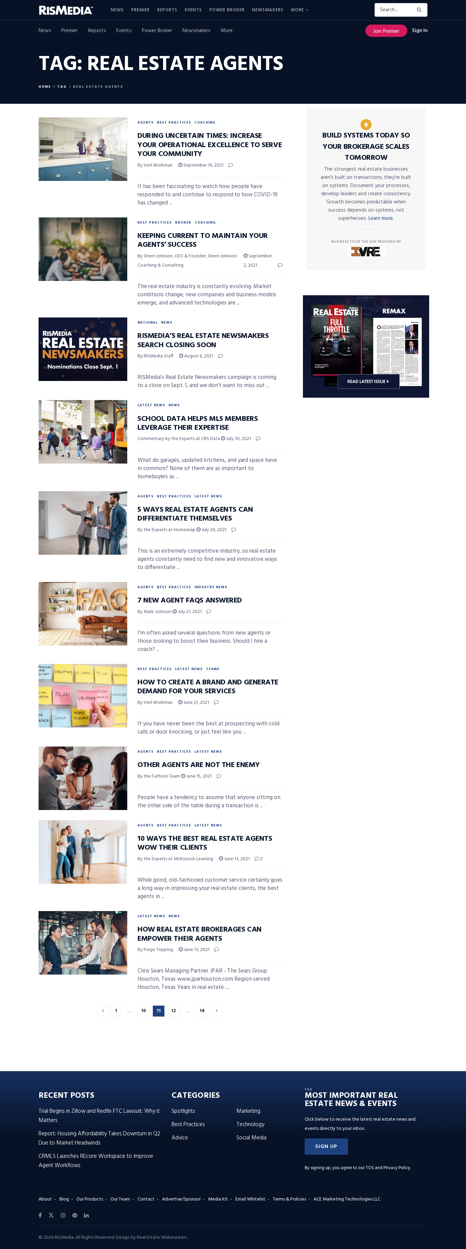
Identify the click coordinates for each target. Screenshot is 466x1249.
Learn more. (381, 218)
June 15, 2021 (198, 776)
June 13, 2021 (236, 859)
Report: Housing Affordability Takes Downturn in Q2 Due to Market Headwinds (99, 1138)
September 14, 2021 (203, 165)
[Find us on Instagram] (63, 1215)
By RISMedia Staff (155, 356)
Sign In (419, 31)
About (45, 1199)
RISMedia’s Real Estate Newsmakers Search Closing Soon (202, 340)
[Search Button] (420, 10)
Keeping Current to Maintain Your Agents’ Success (202, 240)
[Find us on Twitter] (51, 1215)
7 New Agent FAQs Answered (189, 601)
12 (173, 1010)
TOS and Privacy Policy (388, 1168)
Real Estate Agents (98, 86)
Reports (167, 10)
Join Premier (386, 31)
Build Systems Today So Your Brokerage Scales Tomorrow (366, 147)
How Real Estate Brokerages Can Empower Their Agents (199, 934)
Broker (183, 222)
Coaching (205, 122)
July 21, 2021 (189, 612)
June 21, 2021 (196, 703)
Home (45, 86)
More (297, 10)
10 (143, 1010)
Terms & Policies (289, 1199)
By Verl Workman (155, 165)
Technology (250, 1124)
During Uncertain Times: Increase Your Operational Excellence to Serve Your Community (209, 145)
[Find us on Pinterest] (74, 1215)
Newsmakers (267, 10)
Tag (62, 86)
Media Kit (218, 1199)
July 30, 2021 (238, 439)
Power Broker (227, 10)
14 (202, 1010)
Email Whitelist (250, 1199)
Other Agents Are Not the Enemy (198, 765)
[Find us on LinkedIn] (86, 1215)
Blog (64, 1199)
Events (193, 10)
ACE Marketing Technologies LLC (347, 1199)
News (117, 10)
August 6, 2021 (198, 356)
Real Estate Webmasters (162, 1237)
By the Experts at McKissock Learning (175, 859)
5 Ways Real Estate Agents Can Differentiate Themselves (195, 514)
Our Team (120, 1199)
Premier (140, 10)
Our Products (89, 1199)
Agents (145, 122)
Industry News (210, 587)
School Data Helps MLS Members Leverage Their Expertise (197, 423)
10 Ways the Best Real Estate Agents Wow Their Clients (204, 843)
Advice (180, 1137)
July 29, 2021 (214, 530)
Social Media (251, 1137)
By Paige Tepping (155, 950)
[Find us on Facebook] (40, 1215)
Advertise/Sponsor (181, 1199)
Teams (212, 669)
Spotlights (183, 1111)
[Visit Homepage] (70, 10)
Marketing (248, 1111)
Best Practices (174, 122)
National (147, 322)
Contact (146, 1199)
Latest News (151, 405)
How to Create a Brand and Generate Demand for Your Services (207, 687)
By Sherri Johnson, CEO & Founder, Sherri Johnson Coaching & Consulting (187, 260)
